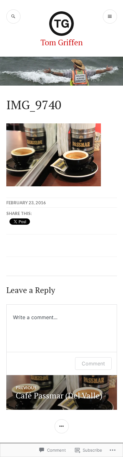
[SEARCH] (13, 16)
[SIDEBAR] (62, 426)
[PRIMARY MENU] (110, 16)
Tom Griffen (61, 42)
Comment (93, 363)
